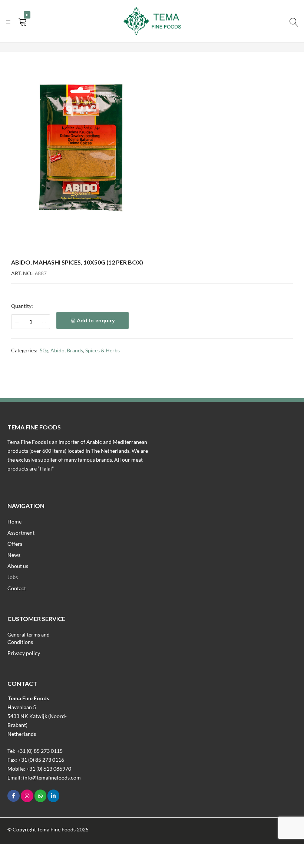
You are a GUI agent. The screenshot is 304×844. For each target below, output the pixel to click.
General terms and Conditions (28, 638)
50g (44, 350)
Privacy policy (23, 653)
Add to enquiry (96, 320)
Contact (16, 588)
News (13, 555)
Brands (75, 350)
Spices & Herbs (102, 350)
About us (17, 566)
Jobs (12, 577)
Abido (57, 350)
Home (14, 521)
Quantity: (22, 306)
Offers (14, 544)
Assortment (20, 532)
